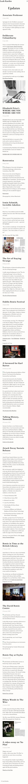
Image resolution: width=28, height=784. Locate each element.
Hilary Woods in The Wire (13, 701)
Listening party (7, 338)
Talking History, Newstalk (11, 418)
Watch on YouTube (8, 770)
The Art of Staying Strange (12, 259)
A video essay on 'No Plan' (13, 743)
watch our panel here (16, 579)
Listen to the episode (8, 442)
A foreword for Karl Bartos (13, 364)
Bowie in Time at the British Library (13, 544)
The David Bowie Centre (11, 607)
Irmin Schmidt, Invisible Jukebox (11, 203)
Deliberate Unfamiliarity (9, 36)
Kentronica (8, 160)
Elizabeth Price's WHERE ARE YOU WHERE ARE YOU (12, 110)
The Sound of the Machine (9, 410)
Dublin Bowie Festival (14, 302)
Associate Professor (13, 15)
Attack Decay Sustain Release (13, 449)
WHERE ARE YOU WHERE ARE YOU (12, 154)
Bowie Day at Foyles (13, 655)
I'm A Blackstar (15, 338)
